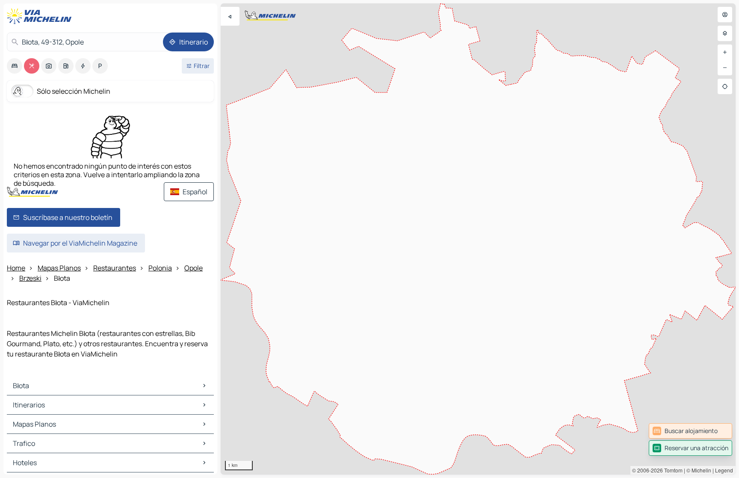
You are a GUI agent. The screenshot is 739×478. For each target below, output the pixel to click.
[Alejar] (725, 67)
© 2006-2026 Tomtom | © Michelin (671, 470)
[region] (478, 239)
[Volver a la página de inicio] (41, 16)
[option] (14, 66)
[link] (690, 431)
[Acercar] (725, 52)
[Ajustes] (725, 33)
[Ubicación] (725, 86)
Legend (724, 470)
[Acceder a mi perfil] (725, 14)
